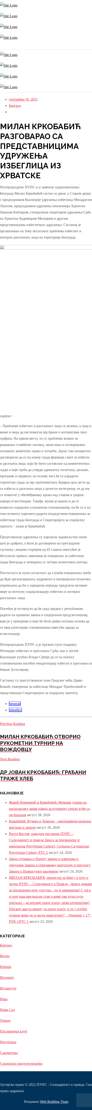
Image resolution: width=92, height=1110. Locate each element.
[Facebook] (1, 46)
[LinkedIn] (3, 46)
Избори (5, 967)
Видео (5, 956)
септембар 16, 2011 (23, 99)
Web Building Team (54, 1102)
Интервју (7, 977)
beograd (15, 704)
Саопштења (9, 1053)
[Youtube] (2, 46)
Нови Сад (7, 1010)
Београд (15, 106)
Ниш (3, 999)
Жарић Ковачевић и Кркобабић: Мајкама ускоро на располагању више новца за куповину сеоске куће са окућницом (49, 808)
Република (8, 1042)
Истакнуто (8, 988)
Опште (5, 1020)
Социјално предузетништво (21, 1063)
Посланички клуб (13, 1031)
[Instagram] (0, 46)
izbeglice (15, 710)
